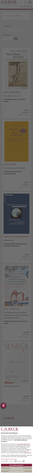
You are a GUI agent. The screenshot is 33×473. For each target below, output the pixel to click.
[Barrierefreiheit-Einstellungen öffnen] (3, 405)
